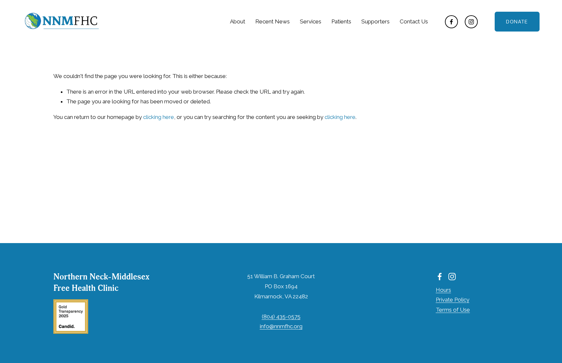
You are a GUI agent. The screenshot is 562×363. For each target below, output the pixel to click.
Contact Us (414, 21)
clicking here (158, 117)
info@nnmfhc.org (281, 326)
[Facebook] (451, 21)
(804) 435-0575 (281, 316)
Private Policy (452, 299)
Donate (517, 22)
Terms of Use (453, 309)
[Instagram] (471, 21)
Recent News (272, 21)
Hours (443, 290)
